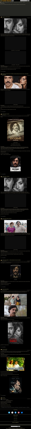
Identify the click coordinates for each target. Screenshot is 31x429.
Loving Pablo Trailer (5, 176)
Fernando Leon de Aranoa (10, 407)
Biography (3, 407)
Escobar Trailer (8, 404)
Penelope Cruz (24, 407)
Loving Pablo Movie (5, 289)
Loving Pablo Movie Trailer (6, 218)
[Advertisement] (15, 10)
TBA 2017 (28, 407)
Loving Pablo (3, 71)
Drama (6, 407)
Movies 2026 (15, 418)
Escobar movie (4, 349)
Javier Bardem (16, 407)
